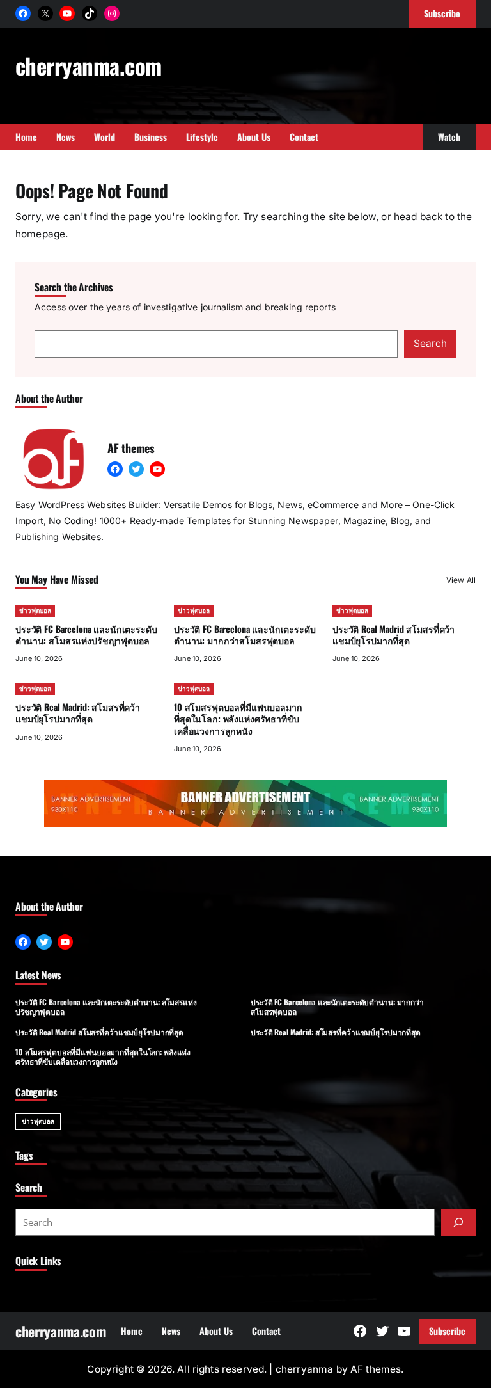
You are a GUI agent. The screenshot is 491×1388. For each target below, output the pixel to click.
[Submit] (458, 1222)
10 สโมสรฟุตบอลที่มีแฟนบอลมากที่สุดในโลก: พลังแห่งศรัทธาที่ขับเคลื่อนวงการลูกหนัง (238, 718)
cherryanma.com (88, 65)
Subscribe (447, 1330)
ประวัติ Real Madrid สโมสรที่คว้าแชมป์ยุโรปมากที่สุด (393, 634)
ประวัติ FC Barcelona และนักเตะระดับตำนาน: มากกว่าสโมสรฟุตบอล (245, 634)
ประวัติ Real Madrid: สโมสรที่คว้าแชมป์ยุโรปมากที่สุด (77, 712)
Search (430, 343)
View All (461, 580)
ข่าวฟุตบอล (35, 610)
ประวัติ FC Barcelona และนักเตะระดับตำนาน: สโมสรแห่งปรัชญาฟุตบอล (86, 634)
